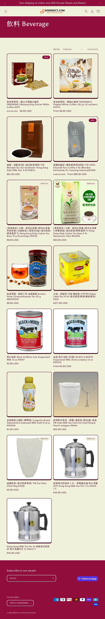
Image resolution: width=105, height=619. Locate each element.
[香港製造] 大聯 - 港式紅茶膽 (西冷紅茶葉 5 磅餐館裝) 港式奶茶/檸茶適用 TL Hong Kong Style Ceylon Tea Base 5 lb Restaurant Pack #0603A (74, 232)
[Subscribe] (53, 578)
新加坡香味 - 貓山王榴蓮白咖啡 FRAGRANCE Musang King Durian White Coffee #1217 (28, 104)
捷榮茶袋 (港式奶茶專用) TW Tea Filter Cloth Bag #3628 (26, 484)
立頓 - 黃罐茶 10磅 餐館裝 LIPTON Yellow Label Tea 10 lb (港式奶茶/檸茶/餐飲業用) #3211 (74, 297)
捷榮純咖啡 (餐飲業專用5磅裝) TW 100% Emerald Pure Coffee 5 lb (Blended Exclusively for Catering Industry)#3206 (74, 168)
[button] (6, 11)
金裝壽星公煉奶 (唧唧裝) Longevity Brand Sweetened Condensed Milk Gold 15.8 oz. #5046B (29, 423)
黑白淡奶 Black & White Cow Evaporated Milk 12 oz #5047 (28, 358)
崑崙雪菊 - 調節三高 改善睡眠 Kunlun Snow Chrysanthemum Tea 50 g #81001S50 (26, 297)
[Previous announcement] (5, 3)
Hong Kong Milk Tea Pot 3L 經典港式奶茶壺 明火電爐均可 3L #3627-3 (28, 547)
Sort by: (56, 49)
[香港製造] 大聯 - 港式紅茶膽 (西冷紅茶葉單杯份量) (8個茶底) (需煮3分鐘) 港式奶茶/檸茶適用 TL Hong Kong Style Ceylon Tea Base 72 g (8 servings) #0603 (29, 232)
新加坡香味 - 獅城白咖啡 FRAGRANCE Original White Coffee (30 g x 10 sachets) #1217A (75, 104)
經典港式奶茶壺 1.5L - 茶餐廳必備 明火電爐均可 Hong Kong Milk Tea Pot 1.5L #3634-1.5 (75, 486)
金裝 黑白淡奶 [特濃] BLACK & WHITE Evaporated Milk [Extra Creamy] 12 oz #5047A (73, 360)
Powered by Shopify (28, 613)
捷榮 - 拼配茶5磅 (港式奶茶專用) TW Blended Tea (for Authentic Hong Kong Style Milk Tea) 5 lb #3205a (27, 168)
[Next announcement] (100, 3)
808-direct (17, 613)
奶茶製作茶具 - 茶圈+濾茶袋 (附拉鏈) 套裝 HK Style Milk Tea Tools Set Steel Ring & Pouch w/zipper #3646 (75, 423)
